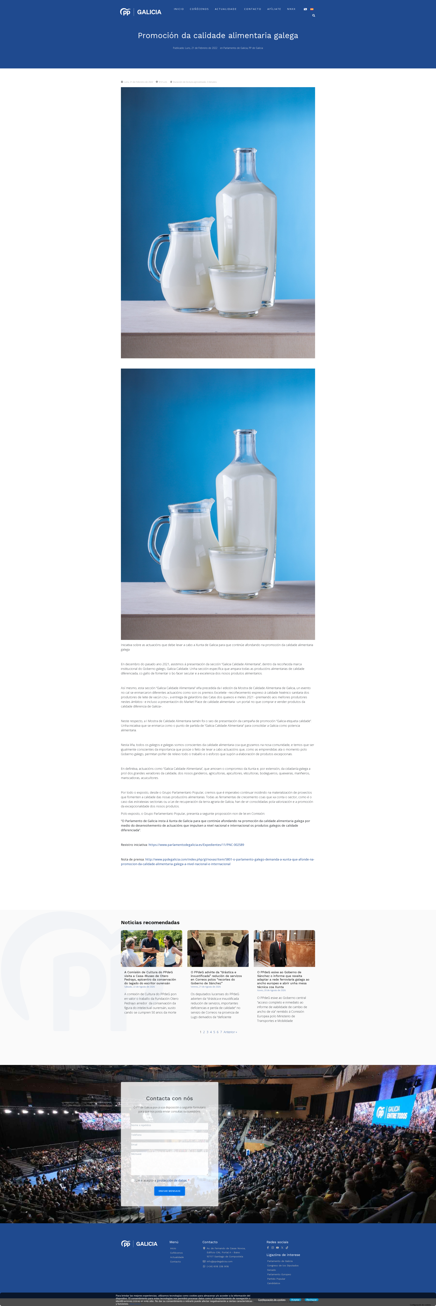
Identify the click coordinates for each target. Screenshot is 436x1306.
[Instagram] (272, 1247)
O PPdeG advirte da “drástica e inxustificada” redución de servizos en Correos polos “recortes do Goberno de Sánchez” (216, 977)
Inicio (179, 9)
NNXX (291, 9)
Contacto (252, 9)
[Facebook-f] (268, 1247)
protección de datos (172, 1180)
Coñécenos (199, 9)
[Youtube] (277, 1247)
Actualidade (226, 9)
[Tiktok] (287, 1247)
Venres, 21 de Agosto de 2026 (206, 986)
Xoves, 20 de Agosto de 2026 (271, 990)
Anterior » (230, 1032)
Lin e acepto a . (162, 1180)
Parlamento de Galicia (235, 48)
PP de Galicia (256, 48)
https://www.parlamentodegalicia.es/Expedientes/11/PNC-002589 (196, 845)
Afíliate (274, 9)
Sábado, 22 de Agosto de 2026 (139, 986)
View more (135, 1303)
